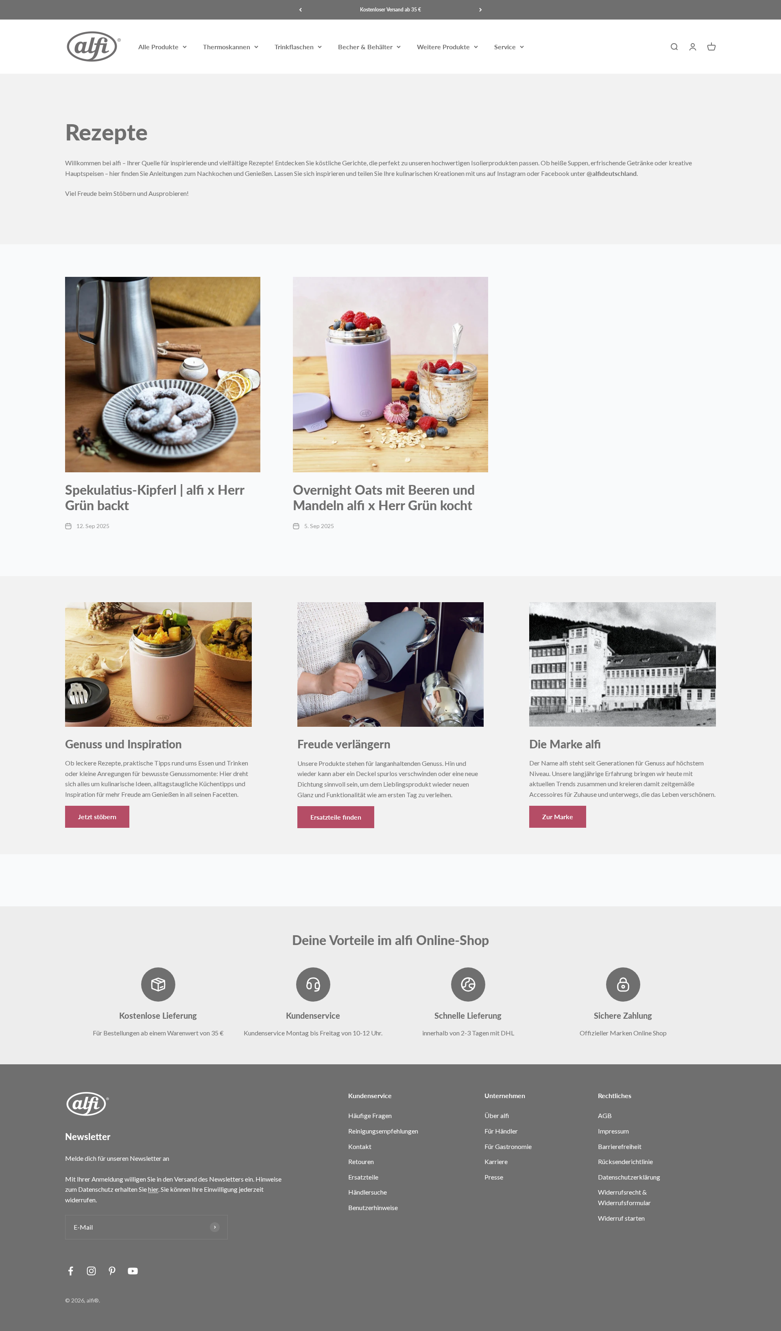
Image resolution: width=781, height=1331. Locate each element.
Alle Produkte (158, 46)
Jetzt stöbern (97, 816)
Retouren (361, 1161)
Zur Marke (557, 816)
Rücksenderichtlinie (625, 1161)
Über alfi (496, 1115)
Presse (493, 1177)
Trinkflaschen (294, 46)
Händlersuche (367, 1192)
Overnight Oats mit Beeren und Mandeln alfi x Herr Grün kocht (384, 497)
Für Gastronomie (508, 1146)
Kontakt (359, 1146)
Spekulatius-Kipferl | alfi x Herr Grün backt (154, 497)
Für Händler (501, 1131)
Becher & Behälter (365, 46)
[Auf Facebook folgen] (70, 1270)
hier (153, 1189)
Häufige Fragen (370, 1115)
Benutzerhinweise (373, 1207)
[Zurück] (300, 10)
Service (505, 46)
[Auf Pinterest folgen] (112, 1270)
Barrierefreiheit (619, 1146)
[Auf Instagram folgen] (91, 1270)
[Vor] (480, 10)
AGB (605, 1115)
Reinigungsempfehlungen (383, 1131)
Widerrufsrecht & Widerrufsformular (624, 1197)
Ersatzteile (363, 1177)
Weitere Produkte (443, 46)
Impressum (613, 1131)
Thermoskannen (226, 46)
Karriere (496, 1161)
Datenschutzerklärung (629, 1177)
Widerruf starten (621, 1218)
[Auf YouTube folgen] (132, 1270)
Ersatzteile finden (335, 817)
